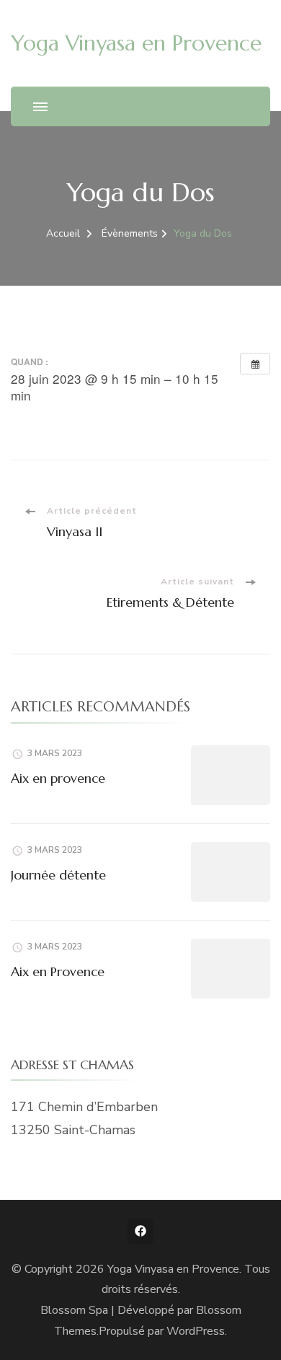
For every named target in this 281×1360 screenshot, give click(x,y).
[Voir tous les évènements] (255, 363)
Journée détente (58, 875)
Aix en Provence (57, 971)
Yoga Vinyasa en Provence (136, 43)
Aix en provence (58, 778)
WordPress (195, 1331)
